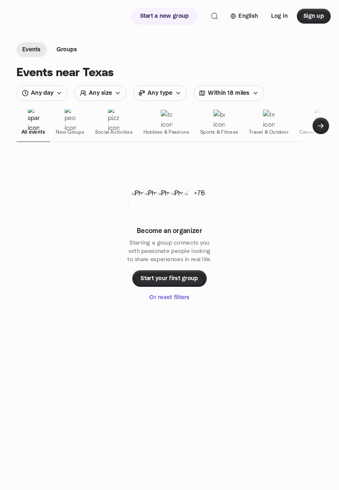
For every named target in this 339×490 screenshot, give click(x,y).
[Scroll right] (321, 126)
